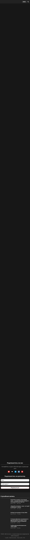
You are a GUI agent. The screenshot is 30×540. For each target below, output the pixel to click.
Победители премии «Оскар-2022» (19, 512)
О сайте (7, 537)
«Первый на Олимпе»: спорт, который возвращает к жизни (20, 506)
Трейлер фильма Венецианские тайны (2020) (18, 526)
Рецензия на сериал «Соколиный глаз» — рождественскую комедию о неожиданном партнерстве (20, 501)
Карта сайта (20, 537)
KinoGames (9, 534)
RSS (24, 537)
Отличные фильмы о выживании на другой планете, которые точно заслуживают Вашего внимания (19, 520)
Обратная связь (12, 537)
